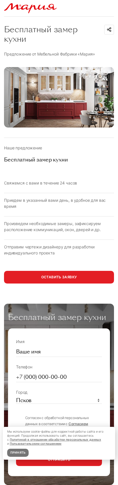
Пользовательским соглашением (36, 444)
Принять (18, 452)
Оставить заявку (59, 277)
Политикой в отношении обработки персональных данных (55, 440)
